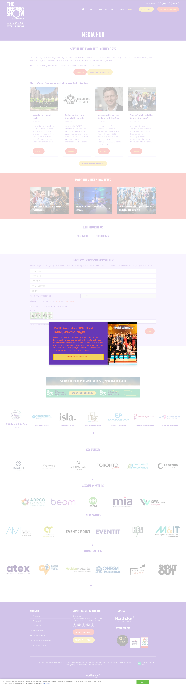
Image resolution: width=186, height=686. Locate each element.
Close (142, 682)
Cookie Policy (47, 683)
